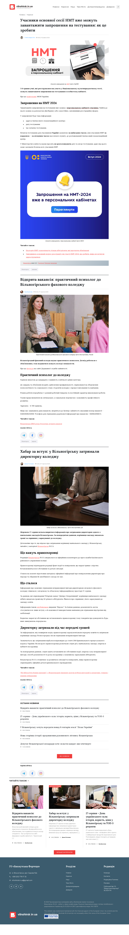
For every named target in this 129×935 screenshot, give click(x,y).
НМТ (68, 84)
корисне (34, 441)
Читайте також (18, 781)
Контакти (107, 876)
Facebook (41, 263)
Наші (73, 7)
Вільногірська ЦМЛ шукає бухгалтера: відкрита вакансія (41, 424)
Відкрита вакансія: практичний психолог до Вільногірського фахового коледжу (59, 708)
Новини (56, 7)
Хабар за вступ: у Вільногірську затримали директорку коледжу (64, 816)
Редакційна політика (111, 879)
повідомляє (32, 96)
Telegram (47, 263)
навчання (34, 269)
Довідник (111, 7)
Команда (107, 873)
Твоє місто (81, 7)
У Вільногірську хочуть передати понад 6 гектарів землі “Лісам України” (56, 727)
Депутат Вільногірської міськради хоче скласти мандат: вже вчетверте (55, 744)
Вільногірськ (27, 263)
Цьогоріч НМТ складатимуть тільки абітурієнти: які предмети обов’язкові (57, 250)
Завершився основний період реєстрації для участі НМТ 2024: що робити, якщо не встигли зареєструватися (65, 255)
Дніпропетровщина (96, 7)
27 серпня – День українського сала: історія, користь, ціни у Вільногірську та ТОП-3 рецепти (62, 717)
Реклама (107, 883)
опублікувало (42, 607)
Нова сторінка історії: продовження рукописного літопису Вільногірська (56, 735)
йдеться (30, 368)
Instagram (54, 263)
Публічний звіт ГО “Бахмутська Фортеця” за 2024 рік (111, 888)
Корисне (65, 7)
